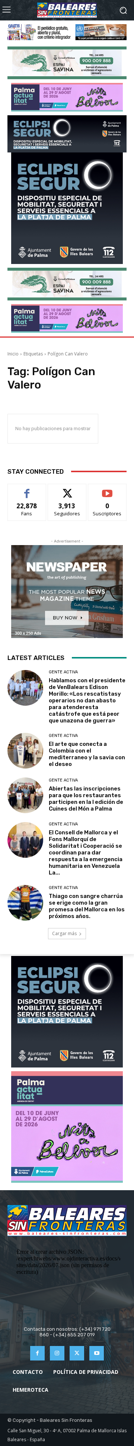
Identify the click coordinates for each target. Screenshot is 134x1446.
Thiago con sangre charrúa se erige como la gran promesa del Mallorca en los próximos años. (87, 906)
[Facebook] (37, 1353)
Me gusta (27, 489)
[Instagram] (57, 1353)
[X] (77, 1353)
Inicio (13, 354)
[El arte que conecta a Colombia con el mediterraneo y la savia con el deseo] (25, 751)
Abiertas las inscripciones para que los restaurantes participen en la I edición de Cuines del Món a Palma (86, 798)
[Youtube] (96, 1353)
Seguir (67, 489)
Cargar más (64, 933)
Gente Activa (63, 672)
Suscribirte (107, 489)
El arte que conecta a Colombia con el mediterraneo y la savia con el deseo (87, 754)
